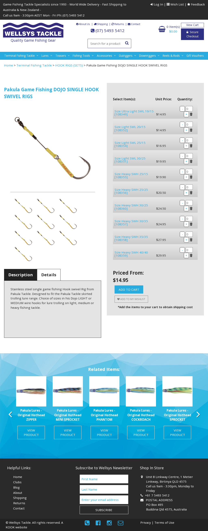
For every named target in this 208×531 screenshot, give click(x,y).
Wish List (177, 4)
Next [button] (198, 414)
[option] (31, 409)
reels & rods (171, 55)
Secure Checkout (192, 34)
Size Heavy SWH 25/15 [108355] (131, 175)
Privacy (145, 522)
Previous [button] (10, 414)
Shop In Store (152, 467)
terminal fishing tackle (19, 55)
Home (8, 65)
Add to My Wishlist (132, 299)
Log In (158, 4)
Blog (16, 487)
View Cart (192, 25)
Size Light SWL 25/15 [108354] (130, 144)
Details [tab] (48, 274)
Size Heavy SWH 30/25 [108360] (131, 206)
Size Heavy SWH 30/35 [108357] (131, 222)
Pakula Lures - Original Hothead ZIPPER (31, 415)
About (17, 493)
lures (45, 55)
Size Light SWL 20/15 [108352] (130, 128)
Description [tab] (20, 274)
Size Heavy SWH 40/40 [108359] (131, 253)
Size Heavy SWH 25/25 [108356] (131, 191)
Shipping (102, 24)
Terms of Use (164, 522)
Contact (135, 24)
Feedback (197, 4)
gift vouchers (195, 55)
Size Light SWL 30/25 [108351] (130, 159)
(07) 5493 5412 (73, 15)
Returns (119, 24)
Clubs (17, 482)
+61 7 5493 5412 (157, 495)
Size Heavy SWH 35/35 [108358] (131, 238)
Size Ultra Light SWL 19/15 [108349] (134, 112)
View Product (31, 432)
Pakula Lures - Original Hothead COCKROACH (141, 415)
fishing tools (81, 55)
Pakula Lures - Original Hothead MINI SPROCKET (67, 415)
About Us (84, 24)
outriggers (125, 55)
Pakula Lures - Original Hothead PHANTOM (104, 415)
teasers (60, 55)
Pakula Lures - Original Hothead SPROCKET (177, 415)
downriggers (147, 55)
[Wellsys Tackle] (33, 30)
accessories (104, 55)
